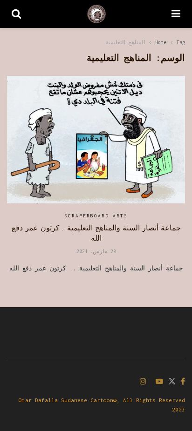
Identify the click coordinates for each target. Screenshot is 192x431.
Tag (181, 42)
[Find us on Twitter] (172, 382)
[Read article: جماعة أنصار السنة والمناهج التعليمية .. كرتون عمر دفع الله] (96, 139)
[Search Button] (16, 14)
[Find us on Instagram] (143, 382)
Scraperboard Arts (96, 215)
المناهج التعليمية (125, 42)
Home (160, 42)
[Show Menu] (175, 14)
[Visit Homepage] (96, 14)
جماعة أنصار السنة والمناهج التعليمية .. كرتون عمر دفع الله (96, 233)
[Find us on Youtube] (159, 382)
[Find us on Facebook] (183, 382)
